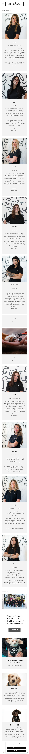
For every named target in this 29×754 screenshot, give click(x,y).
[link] (14, 4)
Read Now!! (14, 629)
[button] (3, 3)
